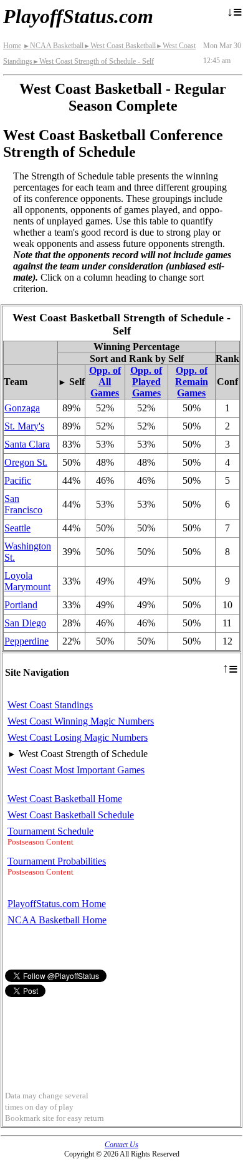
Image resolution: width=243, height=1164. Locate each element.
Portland (20, 605)
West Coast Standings (50, 705)
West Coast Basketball (119, 45)
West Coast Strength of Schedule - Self (93, 61)
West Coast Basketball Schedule (70, 815)
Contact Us (121, 1144)
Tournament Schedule (50, 831)
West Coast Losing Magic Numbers (77, 737)
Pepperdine (26, 641)
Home (12, 45)
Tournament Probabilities (56, 861)
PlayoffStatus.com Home (56, 903)
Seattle (17, 528)
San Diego (25, 623)
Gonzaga (22, 408)
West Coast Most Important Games (76, 770)
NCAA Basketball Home (57, 920)
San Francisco (23, 504)
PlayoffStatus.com (78, 16)
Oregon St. (25, 462)
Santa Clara (27, 444)
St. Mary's (24, 426)
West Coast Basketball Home (64, 798)
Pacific (17, 480)
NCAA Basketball (53, 45)
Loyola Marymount (27, 581)
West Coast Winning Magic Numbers (80, 721)
